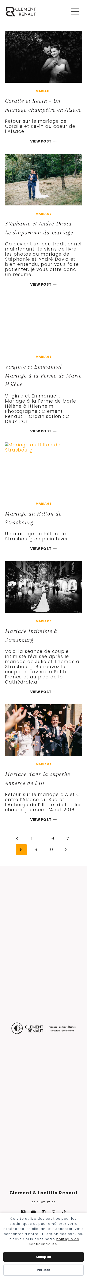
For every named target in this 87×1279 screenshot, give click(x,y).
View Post (43, 141)
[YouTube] (33, 1212)
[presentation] (43, 57)
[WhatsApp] (53, 1212)
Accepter (43, 1257)
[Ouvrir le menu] (75, 11)
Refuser (43, 1270)
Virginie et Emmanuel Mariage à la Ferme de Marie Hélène (43, 375)
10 (50, 849)
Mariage (43, 91)
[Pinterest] (43, 1212)
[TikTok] (63, 1212)
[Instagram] (23, 1212)
